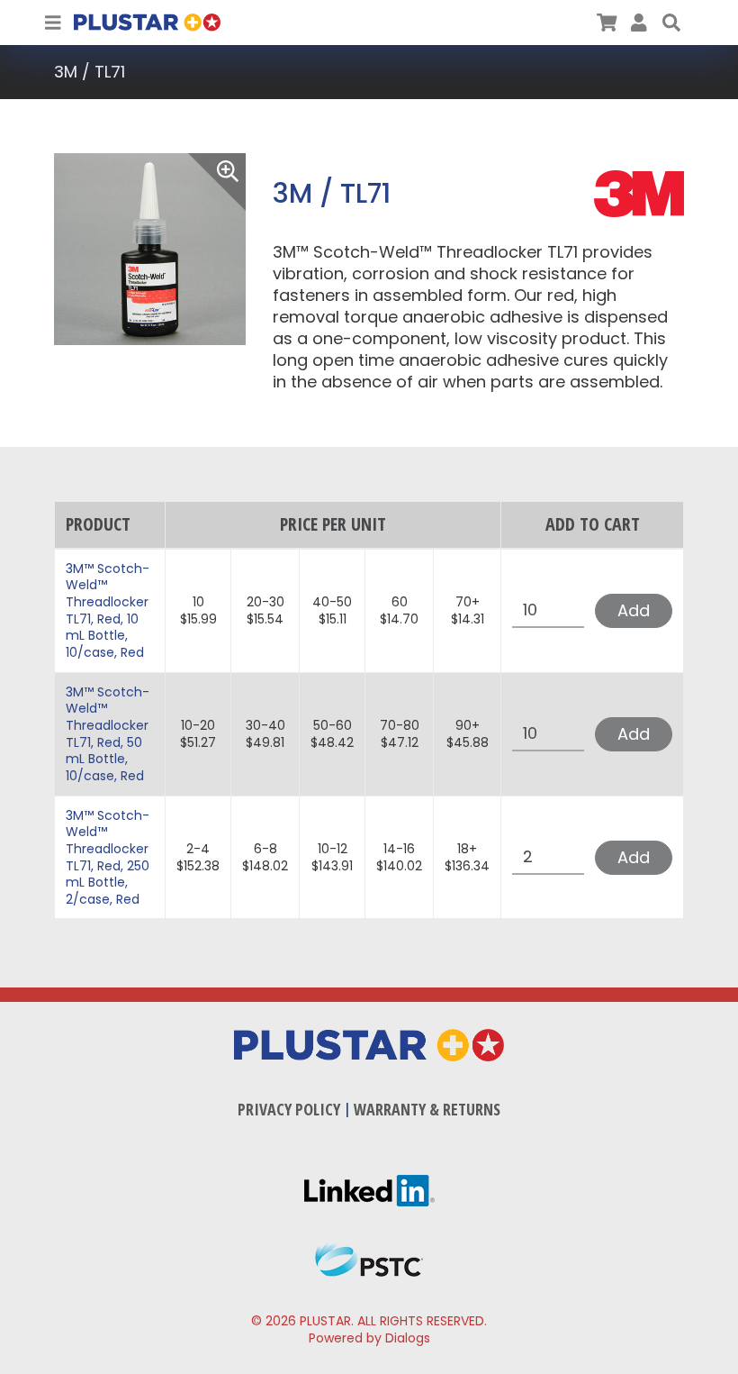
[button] (671, 22)
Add (633, 610)
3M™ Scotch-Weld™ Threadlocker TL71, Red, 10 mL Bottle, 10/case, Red (107, 610)
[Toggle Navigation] (53, 22)
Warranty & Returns (427, 1109)
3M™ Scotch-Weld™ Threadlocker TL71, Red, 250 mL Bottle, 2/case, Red (107, 857)
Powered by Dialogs (369, 1338)
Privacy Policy (289, 1109)
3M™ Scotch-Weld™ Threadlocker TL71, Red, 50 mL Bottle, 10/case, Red (107, 734)
